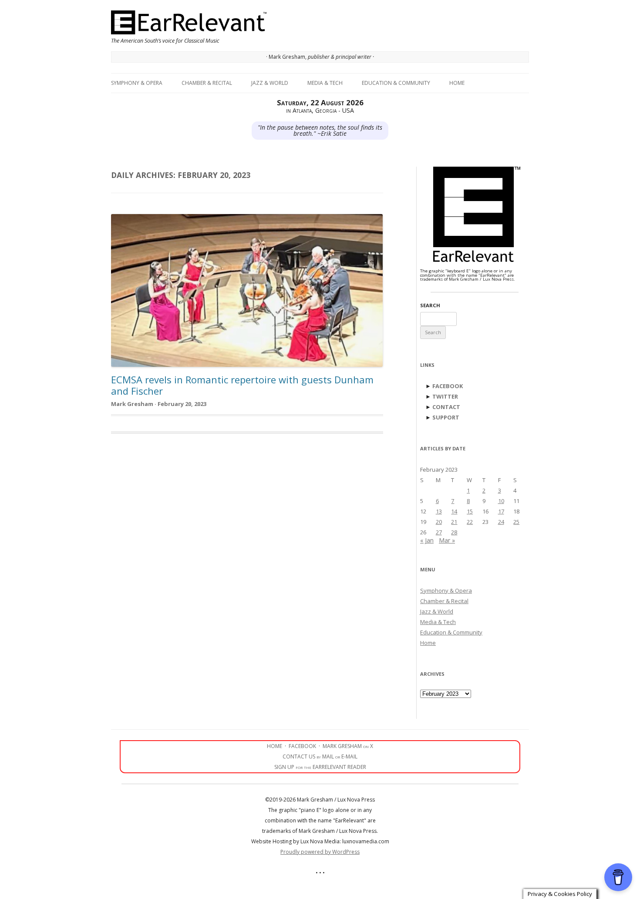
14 (454, 511)
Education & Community (396, 83)
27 (439, 532)
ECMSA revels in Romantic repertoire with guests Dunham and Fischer (242, 385)
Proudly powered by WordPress (320, 851)
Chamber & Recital (207, 83)
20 (439, 522)
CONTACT (446, 407)
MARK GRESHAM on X (348, 746)
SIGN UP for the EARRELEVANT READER (320, 767)
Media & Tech (325, 83)
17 (501, 511)
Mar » (447, 540)
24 (501, 522)
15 (470, 511)
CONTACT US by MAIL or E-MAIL (320, 756)
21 (454, 522)
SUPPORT (445, 417)
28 (454, 532)
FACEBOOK (447, 386)
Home (457, 83)
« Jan (427, 540)
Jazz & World (269, 83)
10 (501, 501)
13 (439, 511)
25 (516, 522)
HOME (274, 746)
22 (470, 522)
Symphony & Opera (136, 83)
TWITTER (445, 396)
